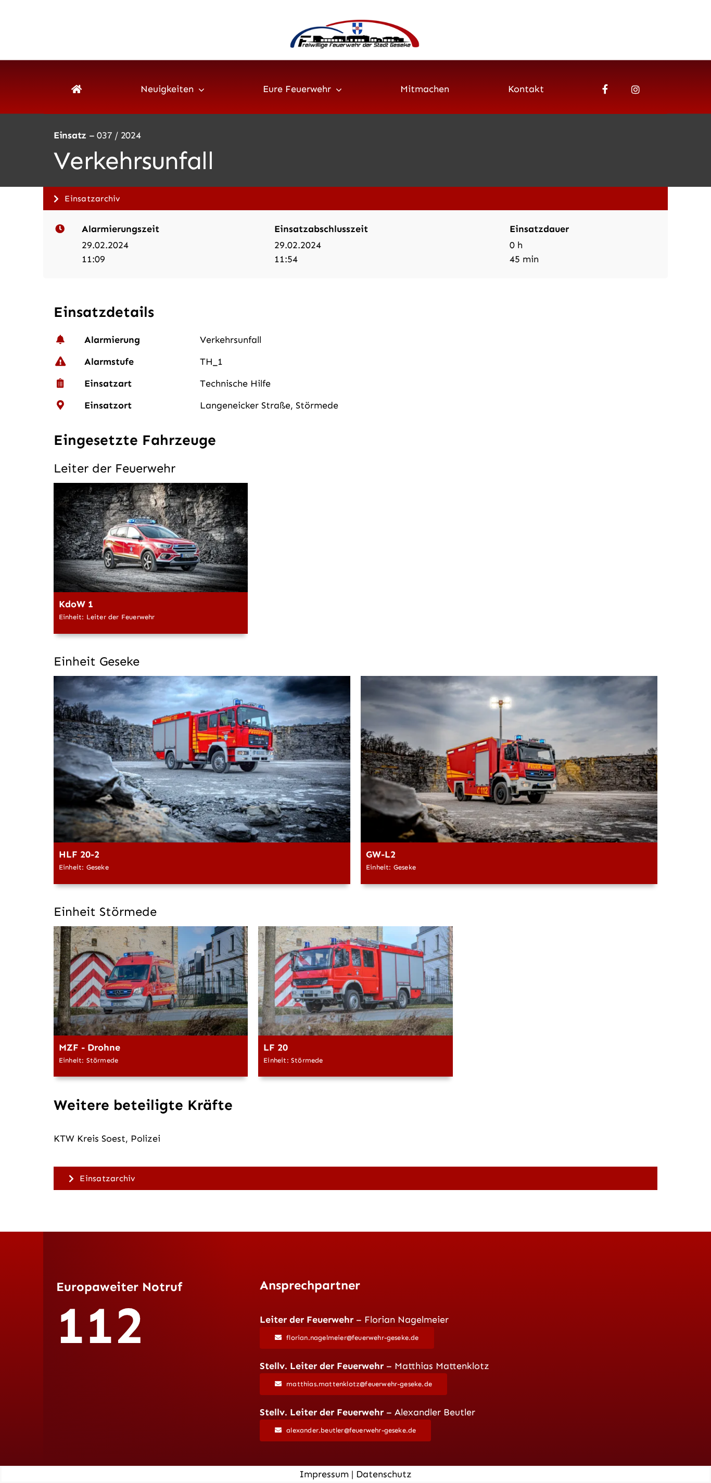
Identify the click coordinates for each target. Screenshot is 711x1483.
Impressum (324, 1474)
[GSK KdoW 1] (151, 487)
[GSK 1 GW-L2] (509, 680)
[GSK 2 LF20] (355, 931)
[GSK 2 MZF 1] (151, 931)
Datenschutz (384, 1474)
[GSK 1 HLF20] (202, 680)
